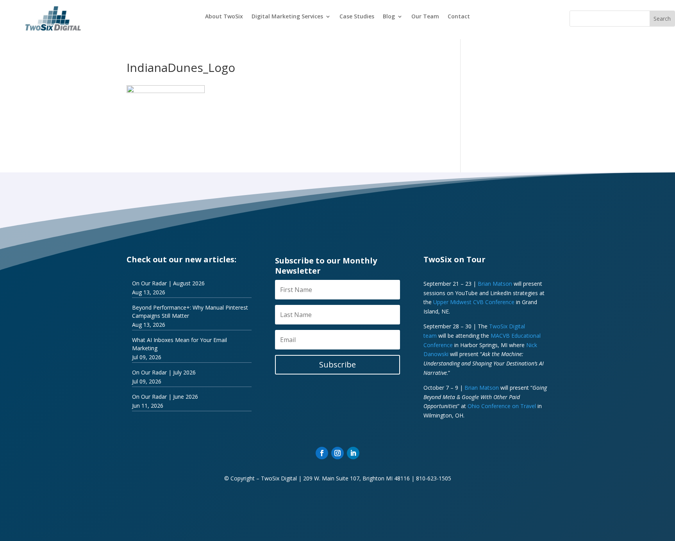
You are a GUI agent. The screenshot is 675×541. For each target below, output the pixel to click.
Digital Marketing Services (287, 17)
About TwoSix (224, 17)
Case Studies (356, 17)
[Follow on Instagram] (337, 453)
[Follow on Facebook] (322, 453)
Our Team (425, 17)
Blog (389, 17)
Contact (459, 17)
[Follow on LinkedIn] (353, 453)
